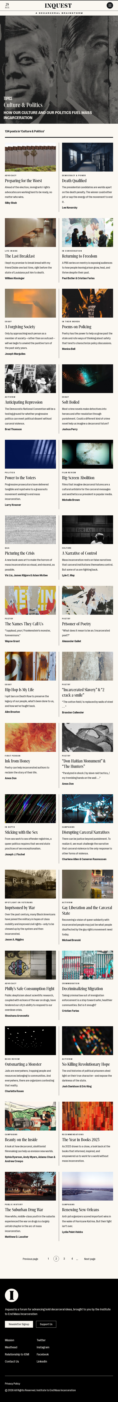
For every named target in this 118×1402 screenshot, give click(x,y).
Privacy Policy (12, 1383)
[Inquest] (58, 6)
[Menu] (110, 5)
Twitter (41, 1340)
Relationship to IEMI (17, 1354)
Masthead (11, 1347)
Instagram (43, 1347)
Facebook (43, 1354)
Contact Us (12, 1361)
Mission (9, 1340)
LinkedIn (42, 1361)
